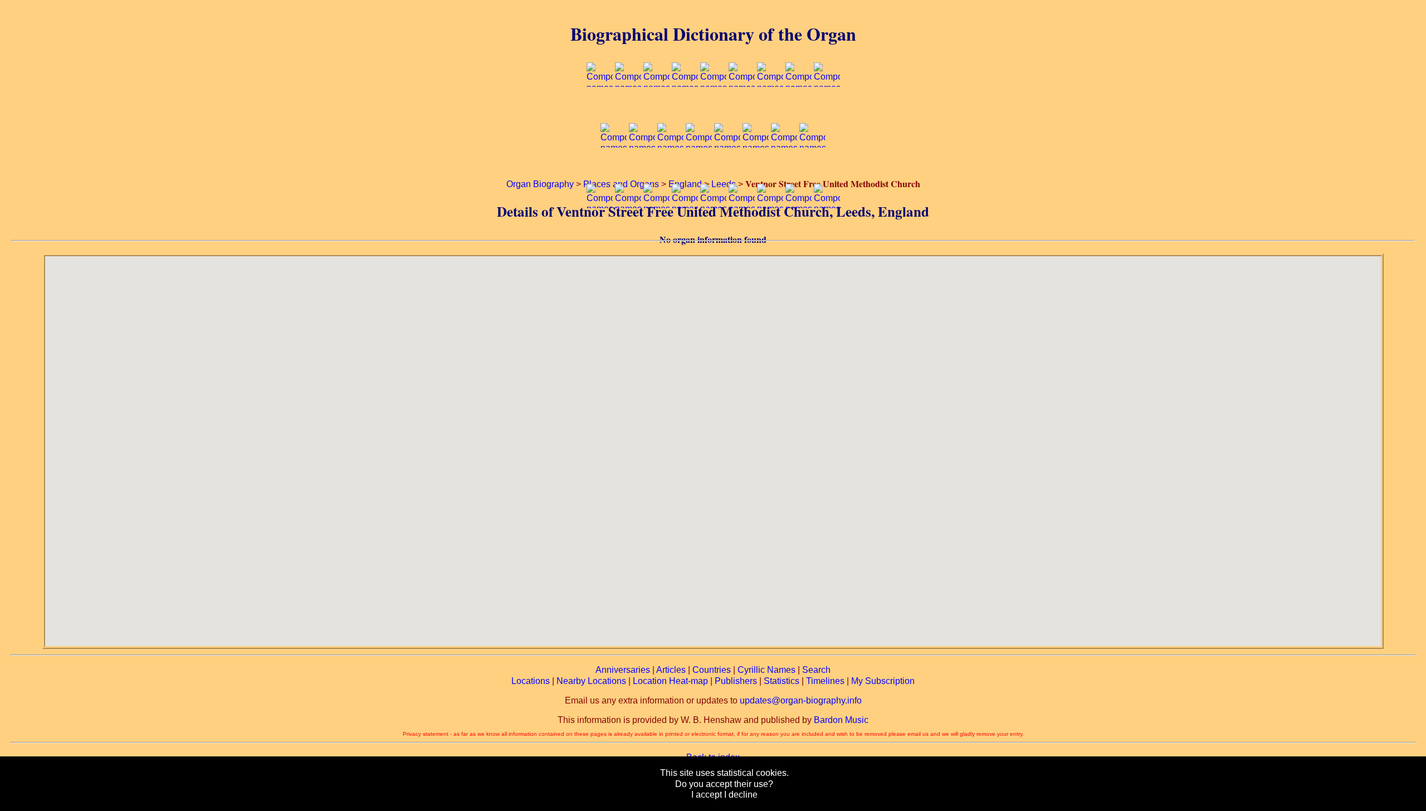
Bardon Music (841, 720)
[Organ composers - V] (713, 229)
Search (816, 670)
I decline (741, 794)
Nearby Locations (591, 681)
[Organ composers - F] (742, 109)
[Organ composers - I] (827, 109)
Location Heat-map (670, 681)
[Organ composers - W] (742, 229)
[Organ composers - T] (656, 229)
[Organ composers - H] (798, 109)
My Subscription (883, 681)
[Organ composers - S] (628, 229)
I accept (706, 794)
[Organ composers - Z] (827, 229)
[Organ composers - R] (600, 229)
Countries (711, 670)
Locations (530, 681)
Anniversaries (622, 670)
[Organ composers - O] (756, 169)
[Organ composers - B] (628, 109)
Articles (671, 670)
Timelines (825, 681)
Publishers (736, 681)
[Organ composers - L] (670, 169)
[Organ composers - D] (685, 109)
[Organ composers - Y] (798, 229)
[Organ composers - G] (770, 109)
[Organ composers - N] (727, 169)
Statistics (781, 681)
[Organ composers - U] (685, 229)
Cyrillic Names (766, 670)
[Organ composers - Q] (812, 169)
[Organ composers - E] (713, 109)
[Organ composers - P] (784, 169)
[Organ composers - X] (770, 229)
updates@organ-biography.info (801, 700)
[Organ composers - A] (600, 109)
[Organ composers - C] (656, 109)
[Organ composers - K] (642, 169)
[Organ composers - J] (613, 169)
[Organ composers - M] (699, 169)
